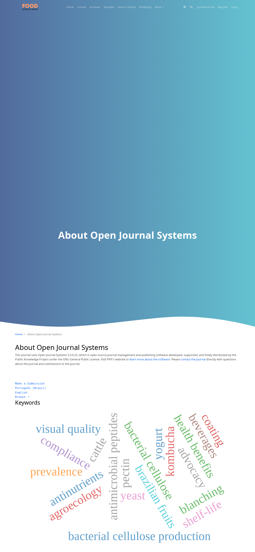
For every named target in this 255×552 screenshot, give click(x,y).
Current (81, 7)
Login (234, 7)
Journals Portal (205, 7)
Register (223, 7)
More (158, 7)
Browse (21, 397)
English (21, 392)
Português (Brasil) (30, 388)
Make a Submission (30, 383)
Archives (95, 7)
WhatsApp (145, 7)
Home (70, 7)
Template (108, 7)
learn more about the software (149, 359)
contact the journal (193, 359)
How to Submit (127, 7)
